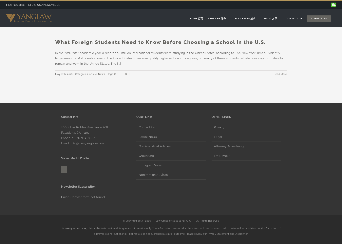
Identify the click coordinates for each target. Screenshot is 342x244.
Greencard (146, 156)
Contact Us (147, 127)
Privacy (219, 127)
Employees (222, 156)
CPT (116, 74)
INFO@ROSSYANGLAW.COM (44, 5)
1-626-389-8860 (83, 138)
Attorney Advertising (229, 146)
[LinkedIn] (64, 169)
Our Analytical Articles (155, 146)
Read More (280, 74)
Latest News (148, 137)
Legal (218, 137)
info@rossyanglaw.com (87, 143)
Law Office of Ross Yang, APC (173, 220)
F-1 (122, 74)
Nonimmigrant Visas (153, 175)
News (101, 74)
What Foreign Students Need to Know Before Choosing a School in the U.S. (160, 42)
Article (93, 74)
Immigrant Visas (150, 165)
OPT (127, 74)
